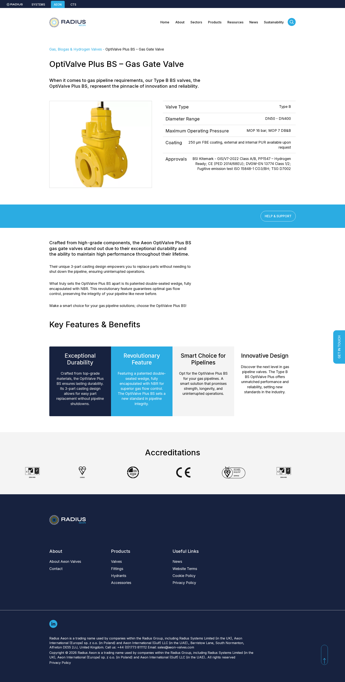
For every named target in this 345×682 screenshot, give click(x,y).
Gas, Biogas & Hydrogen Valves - (77, 49)
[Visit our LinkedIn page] (53, 623)
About (179, 22)
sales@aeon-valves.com (176, 647)
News (253, 22)
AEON (58, 4)
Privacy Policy (184, 583)
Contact (55, 569)
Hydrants (118, 576)
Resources (235, 22)
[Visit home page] (67, 22)
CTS (73, 4)
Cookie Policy (183, 576)
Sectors (196, 22)
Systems (38, 4)
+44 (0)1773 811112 (132, 647)
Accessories (121, 583)
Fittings (117, 569)
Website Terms (184, 569)
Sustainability (274, 22)
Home (164, 22)
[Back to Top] (324, 655)
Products (214, 22)
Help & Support (278, 216)
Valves (116, 561)
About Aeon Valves (65, 561)
